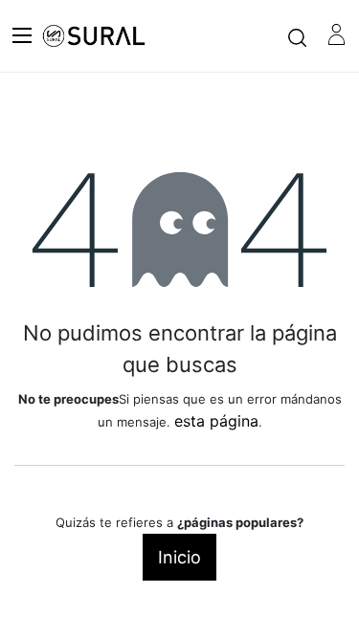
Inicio (179, 557)
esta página (216, 420)
